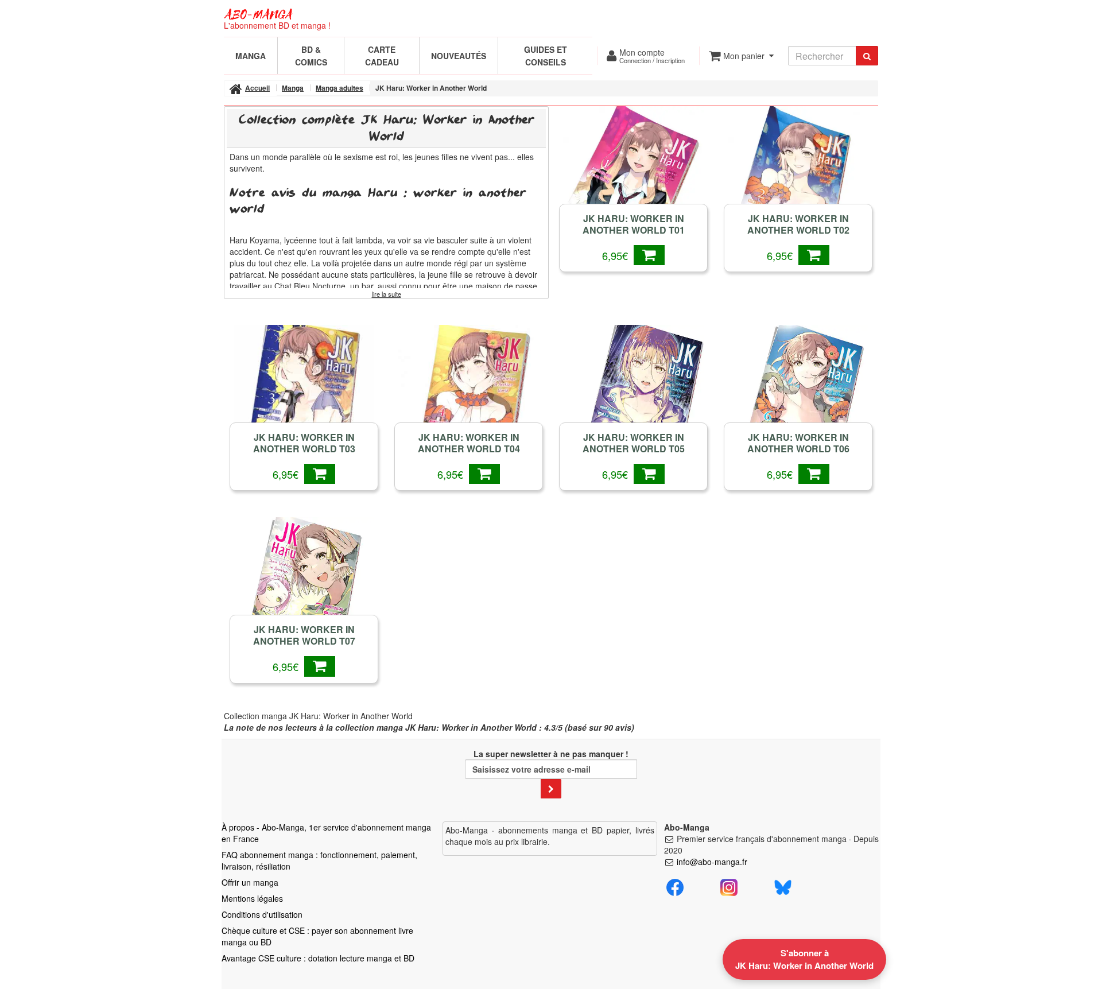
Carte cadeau (382, 56)
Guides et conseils (545, 56)
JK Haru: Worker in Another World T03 (304, 443)
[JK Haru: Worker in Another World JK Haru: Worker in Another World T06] (798, 391)
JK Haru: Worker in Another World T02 (798, 224)
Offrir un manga (250, 882)
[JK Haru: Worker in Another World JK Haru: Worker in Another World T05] (633, 391)
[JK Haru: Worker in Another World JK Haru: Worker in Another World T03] (304, 391)
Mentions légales (252, 898)
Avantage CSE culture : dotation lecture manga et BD (318, 958)
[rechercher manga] (867, 55)
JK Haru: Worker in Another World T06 (798, 443)
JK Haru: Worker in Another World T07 (304, 635)
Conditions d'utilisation (262, 914)
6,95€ (618, 255)
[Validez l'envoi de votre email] (551, 788)
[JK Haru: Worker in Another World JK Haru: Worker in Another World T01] (633, 172)
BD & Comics (311, 56)
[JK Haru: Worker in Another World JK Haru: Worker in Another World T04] (469, 391)
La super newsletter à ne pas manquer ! (551, 753)
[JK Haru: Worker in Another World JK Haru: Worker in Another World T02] (798, 172)
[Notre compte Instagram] (729, 886)
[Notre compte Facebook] (675, 886)
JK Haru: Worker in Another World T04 (469, 443)
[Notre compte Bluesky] (782, 886)
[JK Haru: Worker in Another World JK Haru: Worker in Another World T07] (304, 583)
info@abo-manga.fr (712, 861)
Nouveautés (458, 55)
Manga (250, 55)
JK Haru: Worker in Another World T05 (634, 443)
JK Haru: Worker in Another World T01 (634, 224)
